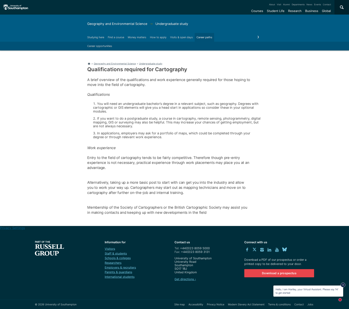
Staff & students (116, 253)
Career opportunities (99, 46)
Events (317, 4)
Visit (279, 4)
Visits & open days (181, 37)
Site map (179, 304)
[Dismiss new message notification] (343, 285)
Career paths (204, 37)
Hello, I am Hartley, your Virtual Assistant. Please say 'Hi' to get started (307, 291)
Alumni (286, 4)
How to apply (158, 37)
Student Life (275, 11)
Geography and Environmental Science (117, 24)
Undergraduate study (171, 24)
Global (326, 11)
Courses (257, 11)
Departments (298, 4)
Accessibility (195, 304)
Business (311, 11)
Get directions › (185, 279)
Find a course (116, 37)
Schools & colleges (118, 258)
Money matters (137, 37)
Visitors (110, 249)
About (272, 4)
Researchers (113, 263)
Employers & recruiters (120, 267)
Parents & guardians (118, 272)
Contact (327, 4)
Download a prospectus (279, 273)
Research (295, 11)
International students (120, 277)
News (309, 4)
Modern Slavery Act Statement (246, 304)
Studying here (95, 37)
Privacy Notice (215, 304)
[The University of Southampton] (16, 7)
